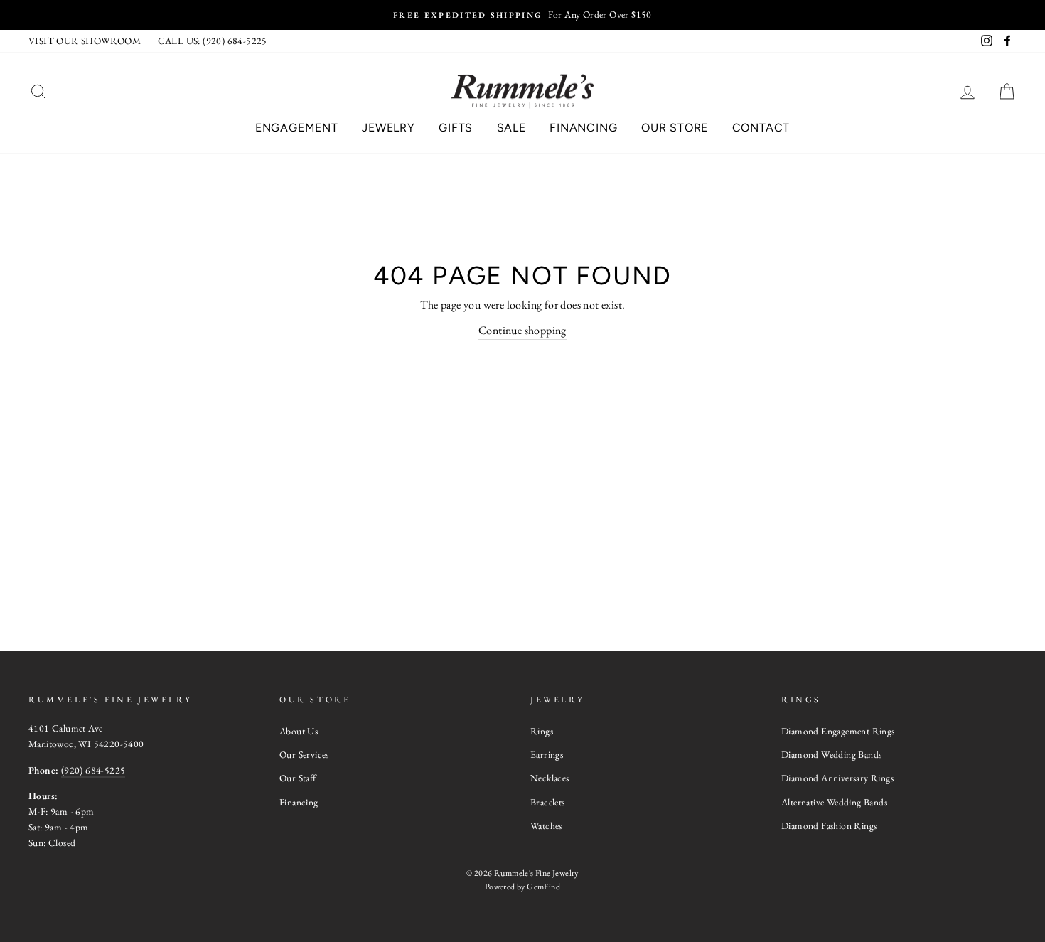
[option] (522, 15)
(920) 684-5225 (93, 770)
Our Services (304, 754)
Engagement (296, 127)
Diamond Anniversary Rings (837, 777)
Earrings (546, 754)
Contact (761, 127)
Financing (583, 127)
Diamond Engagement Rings (838, 730)
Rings (541, 730)
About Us (298, 730)
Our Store (674, 127)
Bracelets (547, 802)
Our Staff (297, 777)
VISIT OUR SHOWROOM (84, 40)
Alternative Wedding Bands (834, 802)
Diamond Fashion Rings (829, 825)
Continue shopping (522, 330)
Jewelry (388, 127)
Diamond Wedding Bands (831, 754)
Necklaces (549, 777)
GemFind (543, 886)
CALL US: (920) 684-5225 (212, 40)
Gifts (456, 127)
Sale (511, 127)
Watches (546, 825)
